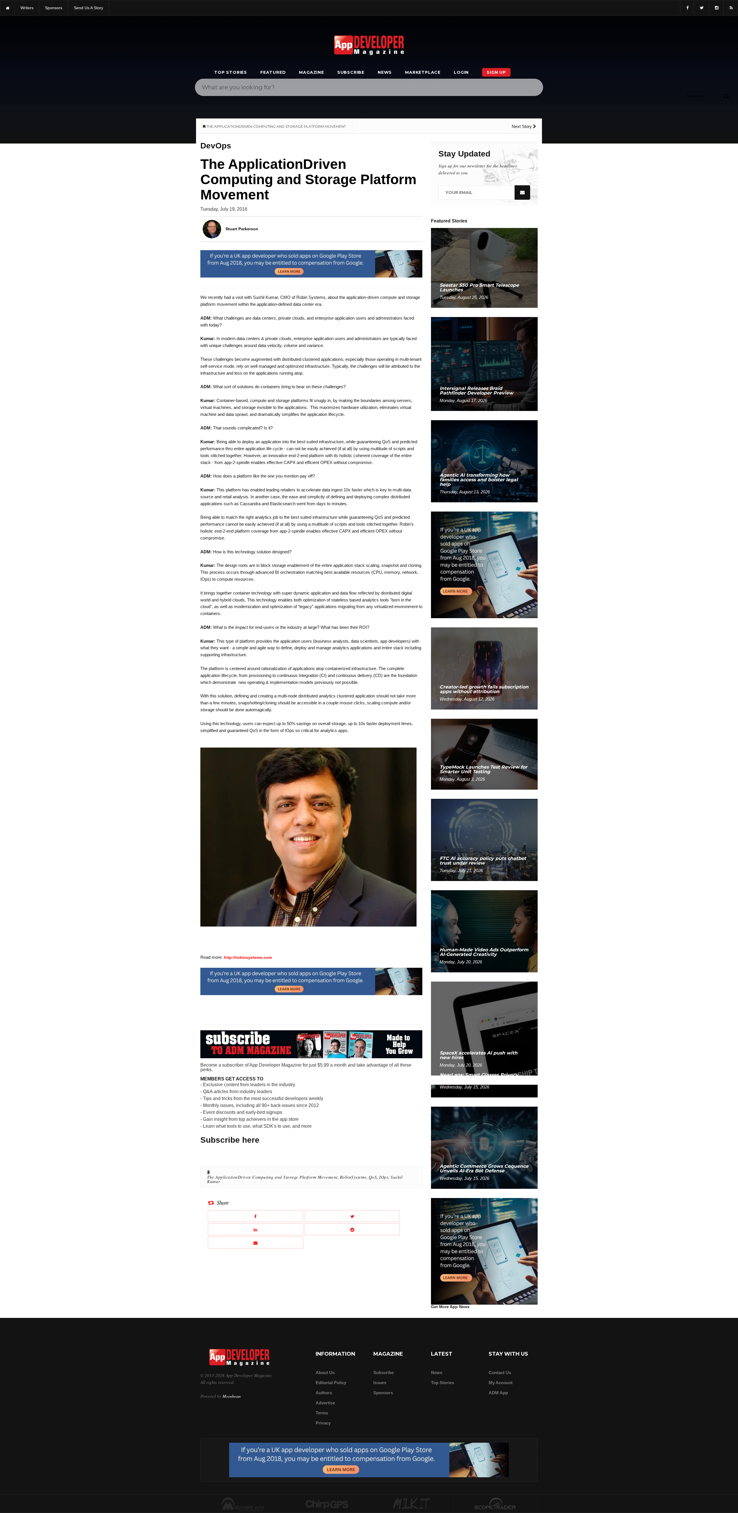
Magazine (311, 72)
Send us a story (88, 7)
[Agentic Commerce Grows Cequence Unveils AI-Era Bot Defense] (484, 1147)
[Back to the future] (7, 8)
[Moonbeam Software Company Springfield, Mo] (243, 1504)
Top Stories (230, 72)
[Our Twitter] (701, 8)
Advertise (325, 1402)
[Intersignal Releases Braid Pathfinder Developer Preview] (484, 363)
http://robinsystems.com (248, 957)
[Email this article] (255, 1242)
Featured (273, 72)
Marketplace (422, 72)
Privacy (323, 1422)
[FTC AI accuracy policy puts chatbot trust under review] (484, 839)
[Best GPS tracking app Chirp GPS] (327, 1504)
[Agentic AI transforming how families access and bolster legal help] (484, 461)
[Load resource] (311, 263)
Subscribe (350, 72)
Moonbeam (232, 1396)
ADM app (498, 1392)
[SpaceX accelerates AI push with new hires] (484, 1028)
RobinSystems (353, 1177)
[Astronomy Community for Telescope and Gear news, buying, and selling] (496, 1504)
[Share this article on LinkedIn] (255, 1229)
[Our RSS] (731, 8)
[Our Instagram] (716, 8)
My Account (501, 1382)
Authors (324, 1392)
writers (26, 7)
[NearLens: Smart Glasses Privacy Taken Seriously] (484, 1090)
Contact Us (500, 1372)
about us (325, 1372)
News (385, 72)
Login (461, 72)
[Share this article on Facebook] (255, 1216)
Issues (379, 1382)
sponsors (53, 7)
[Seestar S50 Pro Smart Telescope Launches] (484, 267)
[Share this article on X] (352, 1216)
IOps (383, 1177)
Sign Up (496, 72)
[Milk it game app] (411, 1504)
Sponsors (383, 1392)
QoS (373, 1177)
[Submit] (726, 96)
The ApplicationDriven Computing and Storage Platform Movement (272, 1177)
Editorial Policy (331, 1382)
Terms (322, 1412)
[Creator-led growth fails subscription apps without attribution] (484, 668)
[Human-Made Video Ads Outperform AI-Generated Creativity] (484, 931)
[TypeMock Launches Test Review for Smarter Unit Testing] (484, 753)
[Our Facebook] (687, 8)
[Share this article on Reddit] (352, 1229)
